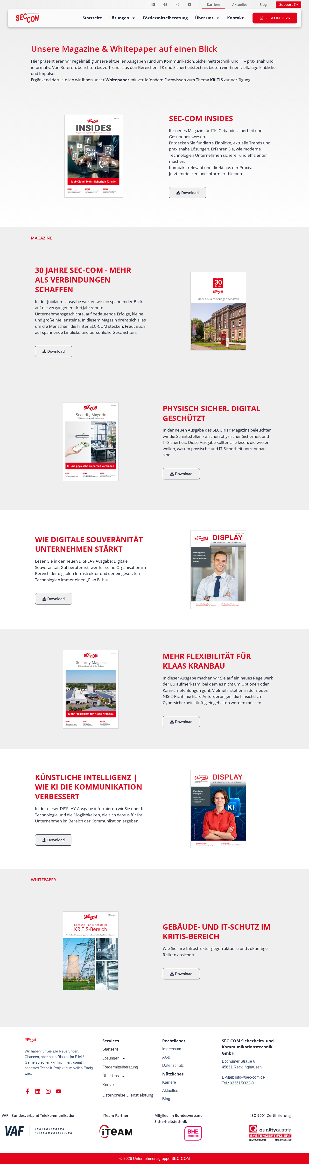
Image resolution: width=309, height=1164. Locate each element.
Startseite (92, 18)
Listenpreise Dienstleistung (127, 1095)
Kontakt (235, 18)
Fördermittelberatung (165, 18)
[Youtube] (189, 4)
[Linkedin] (153, 4)
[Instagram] (177, 4)
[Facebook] (165, 4)
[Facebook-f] (27, 1091)
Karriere (213, 4)
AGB (166, 1057)
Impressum (171, 1049)
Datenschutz (173, 1065)
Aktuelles (239, 4)
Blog (263, 4)
